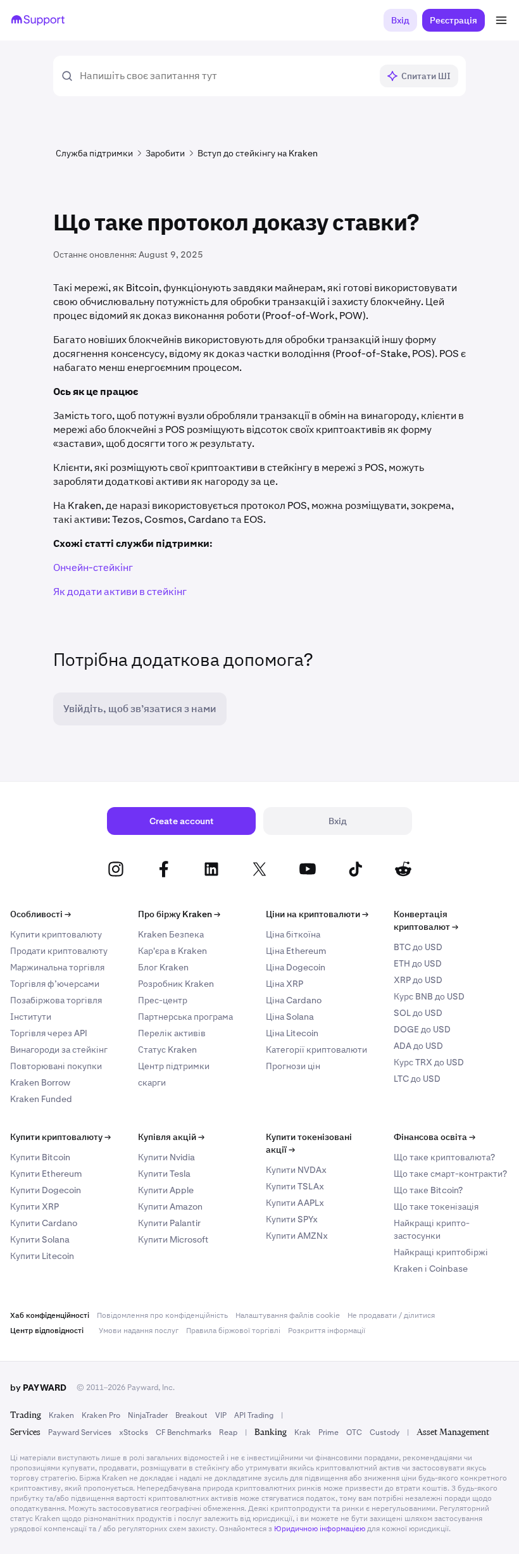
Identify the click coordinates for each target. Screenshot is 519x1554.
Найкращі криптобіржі (441, 1252)
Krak (302, 1432)
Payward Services (79, 1432)
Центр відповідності (47, 1330)
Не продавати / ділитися (391, 1315)
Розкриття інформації (326, 1330)
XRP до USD (418, 980)
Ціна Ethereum (296, 950)
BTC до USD (418, 947)
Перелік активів (172, 1033)
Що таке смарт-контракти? (450, 1173)
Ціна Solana (290, 1016)
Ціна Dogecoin (295, 967)
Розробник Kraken (176, 983)
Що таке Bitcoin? (428, 1190)
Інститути (30, 1016)
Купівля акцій (171, 1137)
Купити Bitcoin (40, 1157)
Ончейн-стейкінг (93, 567)
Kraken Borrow (40, 1082)
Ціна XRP (284, 983)
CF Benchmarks (183, 1432)
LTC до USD (417, 1078)
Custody (384, 1432)
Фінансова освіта (434, 1137)
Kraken (61, 1415)
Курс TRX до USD (429, 1062)
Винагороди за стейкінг (59, 1049)
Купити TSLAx (295, 1186)
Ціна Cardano (294, 1000)
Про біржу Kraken (179, 914)
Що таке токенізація (436, 1206)
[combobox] (225, 76)
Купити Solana (40, 1239)
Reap (228, 1432)
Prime (328, 1432)
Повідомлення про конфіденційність (162, 1315)
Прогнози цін (293, 1066)
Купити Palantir (169, 1223)
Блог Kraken (163, 967)
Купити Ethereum (46, 1173)
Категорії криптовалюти (316, 1049)
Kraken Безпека (171, 934)
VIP (221, 1415)
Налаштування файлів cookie (287, 1315)
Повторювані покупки (56, 1066)
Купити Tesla (164, 1173)
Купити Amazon (170, 1206)
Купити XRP (34, 1206)
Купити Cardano (43, 1223)
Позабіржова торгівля (56, 1000)
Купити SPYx (292, 1219)
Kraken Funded (41, 1099)
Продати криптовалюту (59, 950)
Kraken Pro (101, 1415)
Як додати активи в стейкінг (120, 591)
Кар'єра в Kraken (172, 950)
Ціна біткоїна (293, 934)
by (38, 1387)
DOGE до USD (422, 1029)
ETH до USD (418, 963)
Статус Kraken (167, 1049)
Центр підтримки (173, 1066)
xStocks (133, 1432)
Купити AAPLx (295, 1202)
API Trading (253, 1415)
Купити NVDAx (296, 1169)
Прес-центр (162, 1000)
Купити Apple (166, 1190)
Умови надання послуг (138, 1330)
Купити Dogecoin (45, 1190)
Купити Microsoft (173, 1239)
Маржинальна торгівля (57, 967)
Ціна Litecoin (292, 1033)
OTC (354, 1432)
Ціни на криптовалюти (317, 914)
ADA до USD (418, 1045)
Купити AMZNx (297, 1235)
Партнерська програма (185, 1016)
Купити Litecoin (42, 1256)
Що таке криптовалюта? (444, 1157)
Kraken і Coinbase (431, 1268)
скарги (152, 1082)
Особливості (40, 914)
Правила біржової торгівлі (233, 1330)
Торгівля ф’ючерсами (54, 983)
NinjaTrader (148, 1415)
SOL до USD (418, 1012)
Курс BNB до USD (429, 996)
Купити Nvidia (166, 1157)
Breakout (191, 1415)
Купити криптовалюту (56, 934)
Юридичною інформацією (319, 1529)
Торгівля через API (48, 1033)
